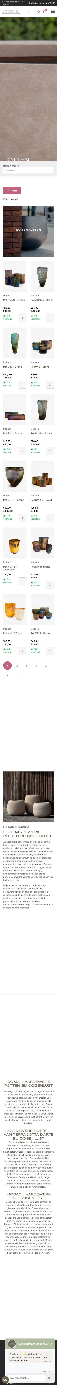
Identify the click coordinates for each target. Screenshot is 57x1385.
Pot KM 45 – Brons (14, 299)
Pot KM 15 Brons (40, 566)
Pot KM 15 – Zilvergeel (10, 568)
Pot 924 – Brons (12, 433)
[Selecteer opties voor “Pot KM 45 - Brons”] (22, 318)
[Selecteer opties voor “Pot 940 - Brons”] (50, 385)
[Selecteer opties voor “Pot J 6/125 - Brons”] (50, 318)
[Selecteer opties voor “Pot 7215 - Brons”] (50, 651)
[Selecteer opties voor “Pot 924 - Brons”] (22, 451)
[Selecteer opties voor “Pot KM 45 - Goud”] (50, 518)
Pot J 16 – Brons (12, 366)
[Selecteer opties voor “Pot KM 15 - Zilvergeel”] (22, 581)
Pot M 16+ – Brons (41, 433)
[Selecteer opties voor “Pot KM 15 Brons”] (50, 584)
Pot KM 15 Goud (12, 633)
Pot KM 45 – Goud (41, 499)
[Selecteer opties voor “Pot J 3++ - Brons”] (22, 518)
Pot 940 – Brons (40, 366)
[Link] (28, 231)
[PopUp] (38, 11)
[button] (32, 11)
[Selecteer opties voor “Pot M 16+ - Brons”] (50, 451)
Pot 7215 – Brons (40, 633)
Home (6, 165)
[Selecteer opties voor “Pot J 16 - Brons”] (22, 385)
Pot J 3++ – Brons (13, 499)
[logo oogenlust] (11, 11)
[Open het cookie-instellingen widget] (5, 1379)
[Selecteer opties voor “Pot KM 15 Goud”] (22, 651)
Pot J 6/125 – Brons (42, 299)
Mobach (7, 295)
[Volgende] (17, 675)
